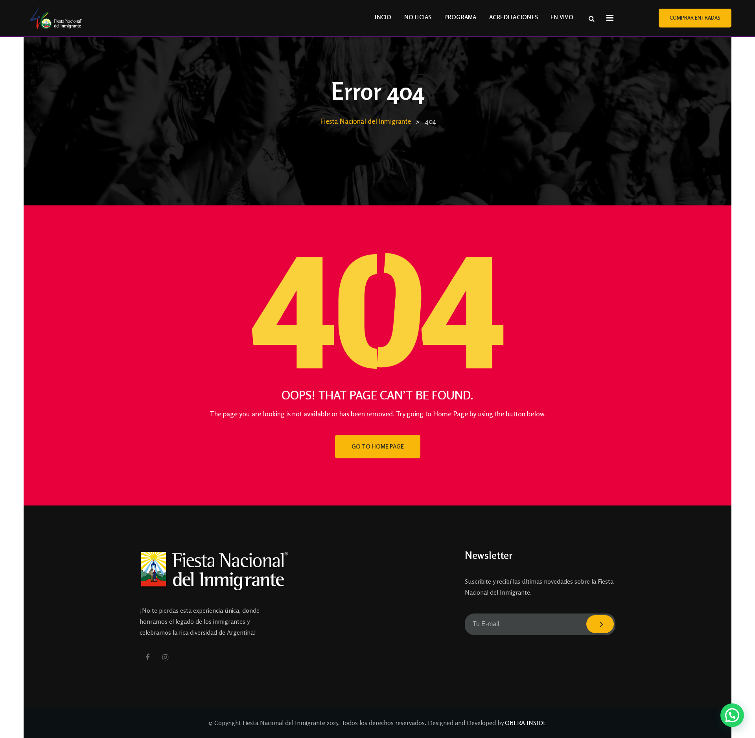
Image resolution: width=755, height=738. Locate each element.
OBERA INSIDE (526, 723)
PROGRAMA (460, 17)
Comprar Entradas (695, 18)
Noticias (418, 17)
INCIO (383, 17)
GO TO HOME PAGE (378, 446)
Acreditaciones (513, 17)
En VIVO (562, 17)
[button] (732, 715)
